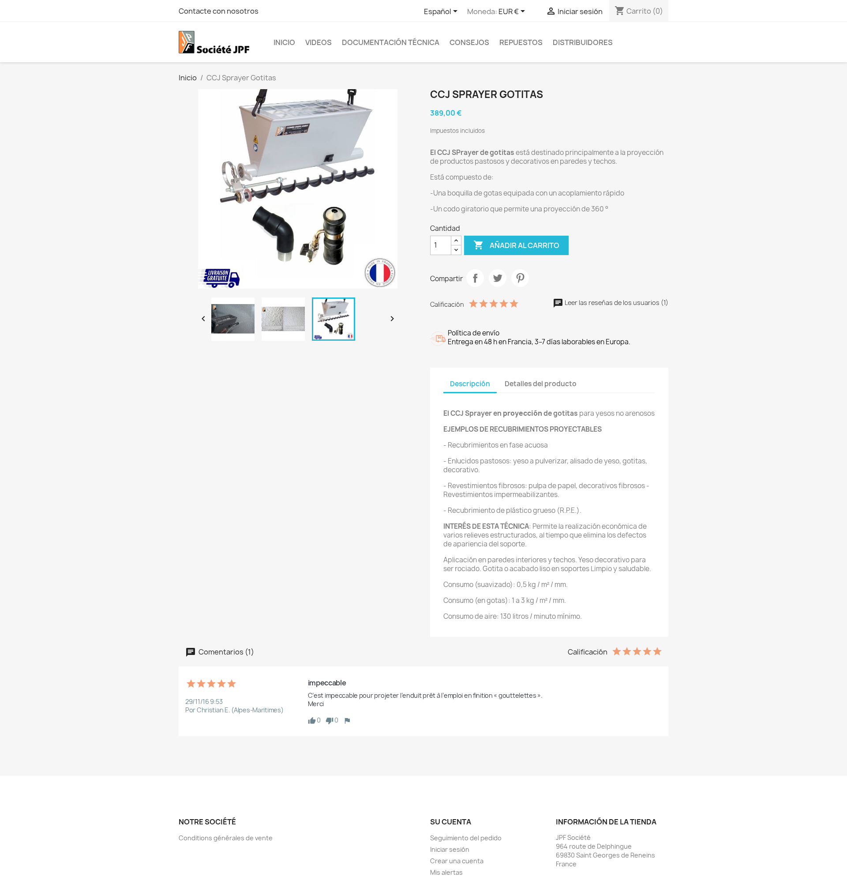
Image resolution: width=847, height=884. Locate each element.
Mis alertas (446, 872)
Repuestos (521, 42)
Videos (318, 42)
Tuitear (497, 278)
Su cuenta (450, 822)
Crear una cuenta (456, 861)
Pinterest (520, 278)
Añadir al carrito (516, 245)
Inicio (284, 42)
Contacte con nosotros (219, 11)
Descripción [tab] (470, 383)
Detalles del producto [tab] (541, 383)
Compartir (475, 278)
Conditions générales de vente (226, 838)
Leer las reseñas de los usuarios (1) (615, 302)
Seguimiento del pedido (466, 838)
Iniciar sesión (449, 849)
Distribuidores (583, 42)
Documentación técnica (390, 42)
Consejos (469, 42)
